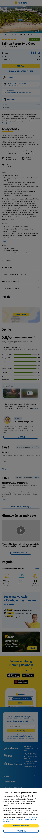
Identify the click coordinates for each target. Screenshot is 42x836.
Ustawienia (24, 831)
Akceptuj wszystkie (22, 826)
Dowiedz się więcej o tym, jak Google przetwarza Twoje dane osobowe (20, 819)
